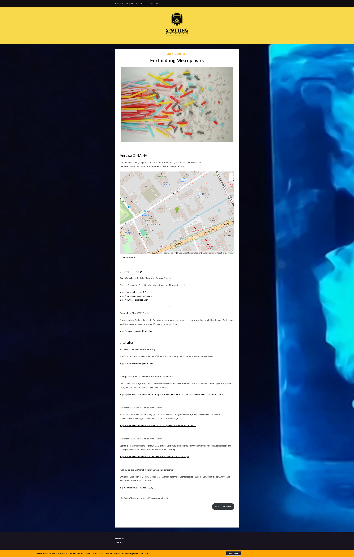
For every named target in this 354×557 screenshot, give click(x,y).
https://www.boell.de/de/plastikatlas (136, 363)
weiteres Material (223, 506)
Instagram (154, 3)
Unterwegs (140, 3)
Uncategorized (177, 54)
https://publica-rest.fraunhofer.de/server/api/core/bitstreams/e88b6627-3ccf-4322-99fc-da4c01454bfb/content (171, 394)
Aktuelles (129, 3)
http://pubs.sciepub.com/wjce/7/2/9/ (136, 487)
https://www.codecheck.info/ (133, 292)
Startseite (119, 3)
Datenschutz (120, 542)
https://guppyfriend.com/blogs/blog (136, 331)
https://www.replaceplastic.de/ (134, 300)
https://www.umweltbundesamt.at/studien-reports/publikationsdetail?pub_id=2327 (158, 425)
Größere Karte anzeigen (128, 257)
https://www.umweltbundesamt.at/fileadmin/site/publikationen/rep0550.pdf (154, 456)
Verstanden (233, 553)
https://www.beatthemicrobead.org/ (136, 296)
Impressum (119, 538)
